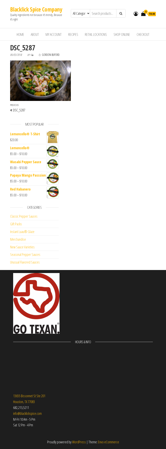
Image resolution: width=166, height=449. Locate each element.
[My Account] (136, 14)
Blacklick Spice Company (36, 9)
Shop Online (122, 34)
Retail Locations (96, 34)
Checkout (143, 34)
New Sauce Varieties (22, 247)
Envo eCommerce (108, 441)
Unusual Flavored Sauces (25, 262)
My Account (54, 34)
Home (20, 34)
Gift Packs (16, 223)
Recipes (73, 34)
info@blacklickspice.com (27, 413)
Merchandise (18, 239)
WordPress (79, 441)
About (35, 34)
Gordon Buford (51, 55)
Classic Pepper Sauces (23, 216)
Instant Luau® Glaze (22, 231)
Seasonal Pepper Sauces (25, 254)
